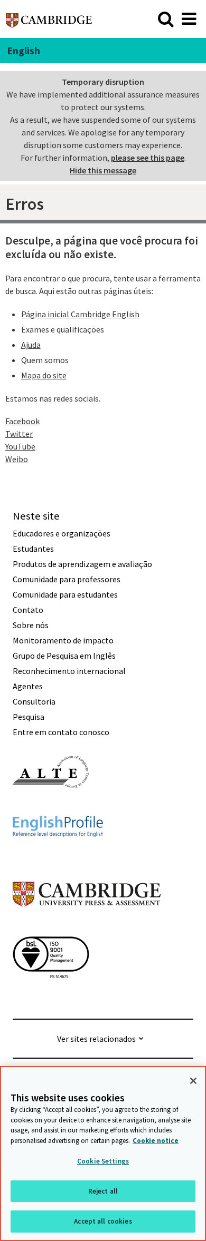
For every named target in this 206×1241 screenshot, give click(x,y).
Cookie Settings (103, 1161)
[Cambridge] (49, 18)
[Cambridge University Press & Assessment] (87, 927)
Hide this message (103, 170)
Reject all (103, 1191)
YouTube (20, 446)
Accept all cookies (103, 1221)
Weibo (16, 459)
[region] (103, 1153)
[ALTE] (51, 807)
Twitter (19, 433)
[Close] (193, 1080)
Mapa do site (44, 375)
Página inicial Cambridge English (80, 314)
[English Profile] (58, 856)
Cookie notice (156, 1140)
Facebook (22, 421)
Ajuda (31, 344)
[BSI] (51, 997)
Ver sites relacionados (96, 1038)
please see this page (147, 157)
